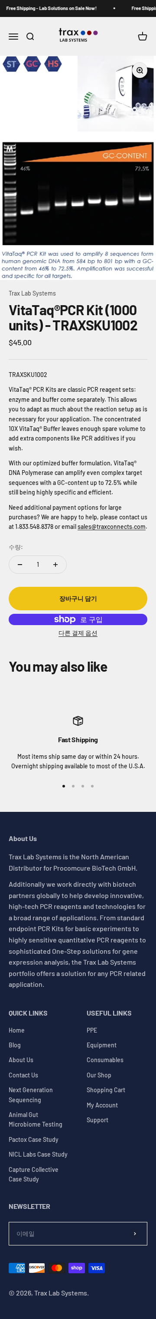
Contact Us (23, 1075)
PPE (92, 1030)
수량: (16, 547)
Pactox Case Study (33, 1139)
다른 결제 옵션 (78, 632)
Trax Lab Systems (32, 293)
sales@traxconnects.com (112, 526)
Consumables (105, 1059)
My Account (102, 1105)
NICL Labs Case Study (38, 1154)
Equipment (102, 1045)
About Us (21, 1059)
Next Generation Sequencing (31, 1094)
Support (97, 1120)
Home (17, 1030)
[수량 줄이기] (20, 564)
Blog (15, 1045)
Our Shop (99, 1075)
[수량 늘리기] (55, 564)
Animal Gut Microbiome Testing (35, 1119)
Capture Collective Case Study (33, 1174)
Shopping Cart (106, 1090)
